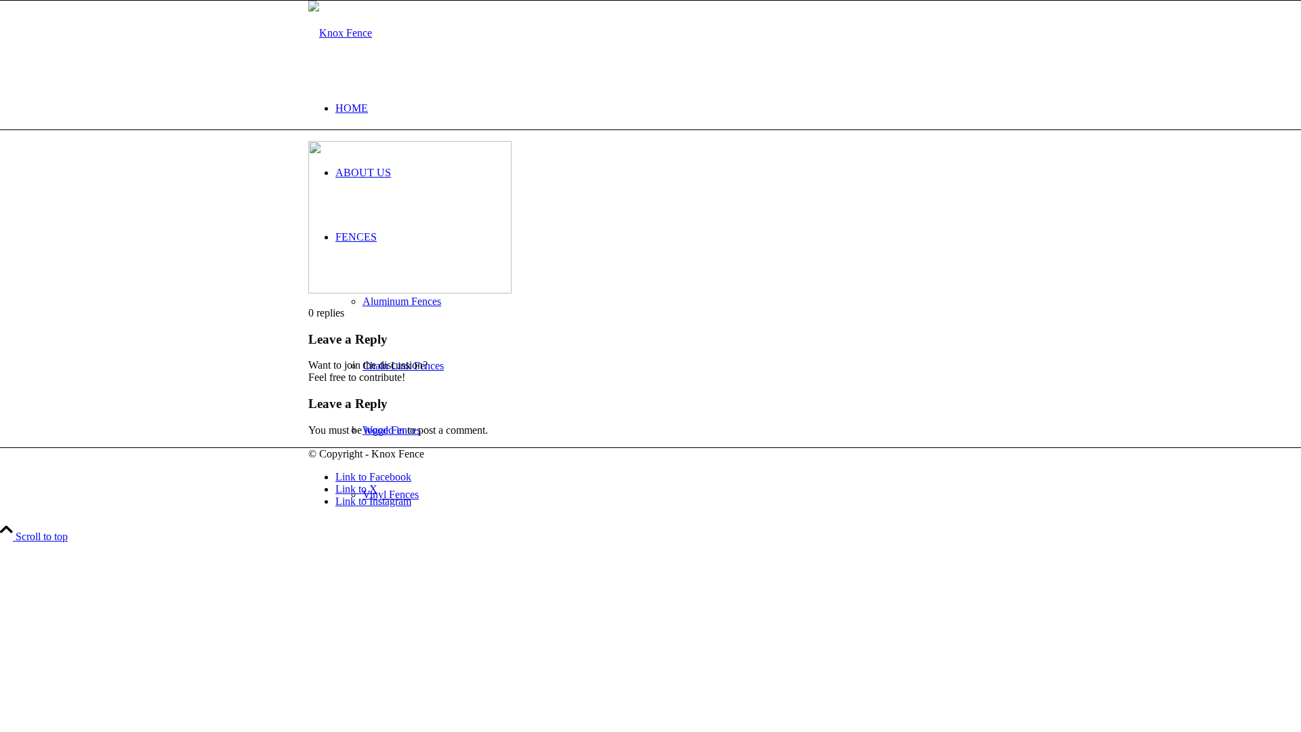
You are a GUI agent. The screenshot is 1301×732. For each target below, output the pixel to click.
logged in (385, 430)
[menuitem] (664, 108)
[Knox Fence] (340, 33)
